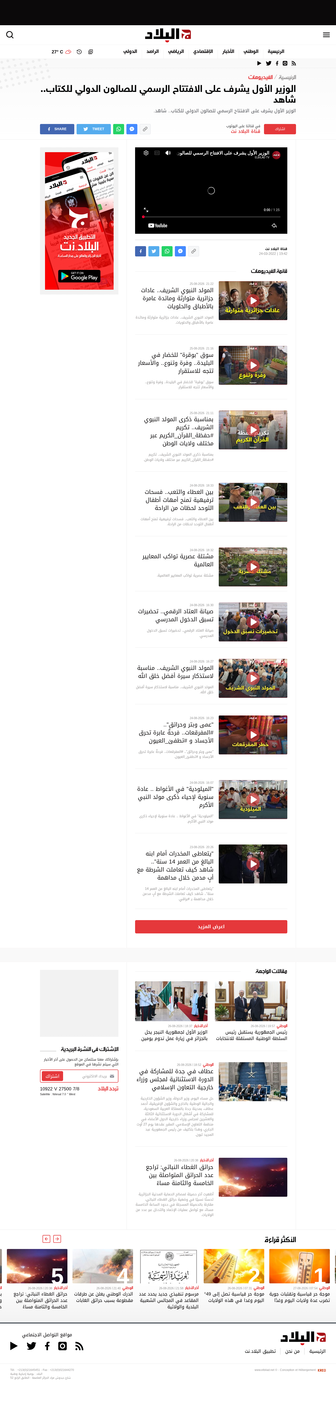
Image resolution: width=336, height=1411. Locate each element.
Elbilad (168, 35)
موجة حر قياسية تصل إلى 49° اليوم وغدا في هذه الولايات (234, 1297)
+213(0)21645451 (28, 1369)
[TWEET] (153, 251)
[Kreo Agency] (321, 1369)
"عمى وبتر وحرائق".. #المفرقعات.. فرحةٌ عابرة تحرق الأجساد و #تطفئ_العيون (176, 732)
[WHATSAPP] (118, 129)
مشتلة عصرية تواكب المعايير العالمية (177, 560)
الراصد (153, 51)
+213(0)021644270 (62, 1369)
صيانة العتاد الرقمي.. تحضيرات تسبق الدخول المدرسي (175, 615)
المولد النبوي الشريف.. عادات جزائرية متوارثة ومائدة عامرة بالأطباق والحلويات (177, 298)
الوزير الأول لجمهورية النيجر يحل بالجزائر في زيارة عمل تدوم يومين (174, 1035)
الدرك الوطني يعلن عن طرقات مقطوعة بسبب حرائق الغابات (103, 1297)
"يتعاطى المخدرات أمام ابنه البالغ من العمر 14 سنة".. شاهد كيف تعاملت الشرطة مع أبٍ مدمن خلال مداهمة (175, 865)
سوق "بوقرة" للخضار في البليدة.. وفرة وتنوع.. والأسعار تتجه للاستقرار (175, 362)
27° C (57, 51)
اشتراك (280, 129)
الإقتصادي (203, 51)
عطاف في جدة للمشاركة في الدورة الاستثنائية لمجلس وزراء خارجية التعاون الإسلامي (174, 1079)
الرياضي (176, 51)
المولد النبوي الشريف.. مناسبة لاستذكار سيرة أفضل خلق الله (175, 672)
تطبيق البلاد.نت (260, 1351)
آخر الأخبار (201, 1025)
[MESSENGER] (131, 129)
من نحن (292, 1351)
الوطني (251, 51)
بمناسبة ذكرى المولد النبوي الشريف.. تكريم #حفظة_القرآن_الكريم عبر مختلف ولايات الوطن (178, 431)
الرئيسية (276, 51)
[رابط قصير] (145, 129)
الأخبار (228, 51)
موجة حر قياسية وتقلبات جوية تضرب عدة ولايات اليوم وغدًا (299, 1297)
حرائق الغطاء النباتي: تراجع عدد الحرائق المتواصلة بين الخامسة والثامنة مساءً (179, 1175)
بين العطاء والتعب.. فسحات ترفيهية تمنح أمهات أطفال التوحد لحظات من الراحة (179, 500)
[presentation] (57, 1239)
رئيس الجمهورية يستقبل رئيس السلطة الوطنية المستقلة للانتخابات (251, 1035)
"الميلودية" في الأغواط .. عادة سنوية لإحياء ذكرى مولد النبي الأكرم (175, 797)
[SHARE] (140, 251)
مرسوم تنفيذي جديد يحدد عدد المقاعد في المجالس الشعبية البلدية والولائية (169, 1300)
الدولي (130, 51)
